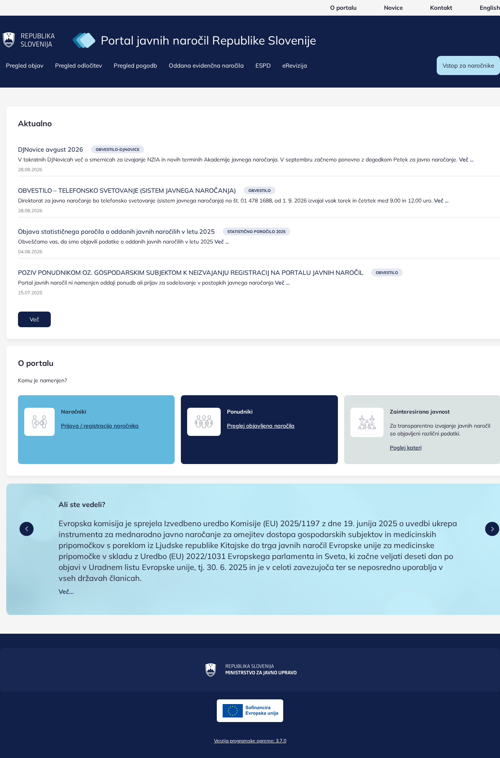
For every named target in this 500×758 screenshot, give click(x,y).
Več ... (466, 159)
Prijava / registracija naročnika (100, 425)
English (490, 7)
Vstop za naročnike (468, 65)
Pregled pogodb (135, 65)
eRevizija (294, 65)
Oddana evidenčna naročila (206, 65)
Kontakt (441, 7)
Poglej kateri (405, 447)
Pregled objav (24, 65)
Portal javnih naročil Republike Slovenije (208, 40)
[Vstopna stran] (84, 39)
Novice (393, 7)
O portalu (343, 7)
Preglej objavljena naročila (261, 425)
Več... (66, 591)
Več (34, 319)
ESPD (263, 65)
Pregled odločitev (78, 65)
